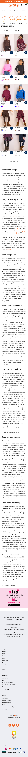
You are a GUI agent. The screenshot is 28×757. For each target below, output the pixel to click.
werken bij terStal (6, 702)
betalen (4, 687)
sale (3, 662)
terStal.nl (4, 10)
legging (23, 231)
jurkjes (18, 233)
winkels (9, 250)
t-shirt (6, 216)
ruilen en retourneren (7, 682)
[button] (5, 5)
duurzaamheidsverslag (8, 707)
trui (12, 231)
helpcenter (5, 678)
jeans (17, 228)
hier (15, 715)
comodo (4, 664)
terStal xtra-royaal (6, 700)
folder (3, 669)
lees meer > (14, 719)
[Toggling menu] (2, 5)
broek (13, 216)
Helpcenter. (19, 619)
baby (3, 658)
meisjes (18, 10)
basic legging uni (4, 127)
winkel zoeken (5, 689)
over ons (4, 709)
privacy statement (20, 744)
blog (3, 704)
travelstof (4, 667)
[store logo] (14, 5)
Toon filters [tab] (5, 30)
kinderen (11, 10)
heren (3, 653)
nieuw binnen (5, 660)
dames (4, 651)
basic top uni (3, 51)
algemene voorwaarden (9, 744)
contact (4, 680)
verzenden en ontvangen (8, 684)
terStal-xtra (5, 698)
